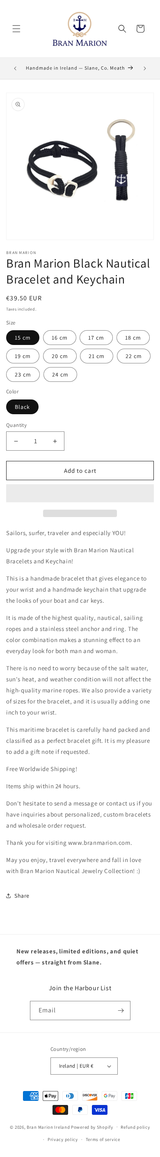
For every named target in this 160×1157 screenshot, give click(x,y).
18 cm (133, 337)
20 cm (60, 356)
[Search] (122, 29)
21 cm (97, 356)
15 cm (23, 337)
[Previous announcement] (15, 68)
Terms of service (103, 1139)
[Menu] (16, 29)
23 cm (23, 374)
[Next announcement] (145, 68)
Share (22, 895)
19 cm (23, 356)
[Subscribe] (121, 1010)
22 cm (134, 356)
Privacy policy (63, 1139)
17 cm (96, 337)
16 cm (60, 337)
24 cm (60, 374)
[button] (80, 493)
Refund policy (135, 1127)
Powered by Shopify (92, 1127)
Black (22, 407)
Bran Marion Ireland (48, 1127)
